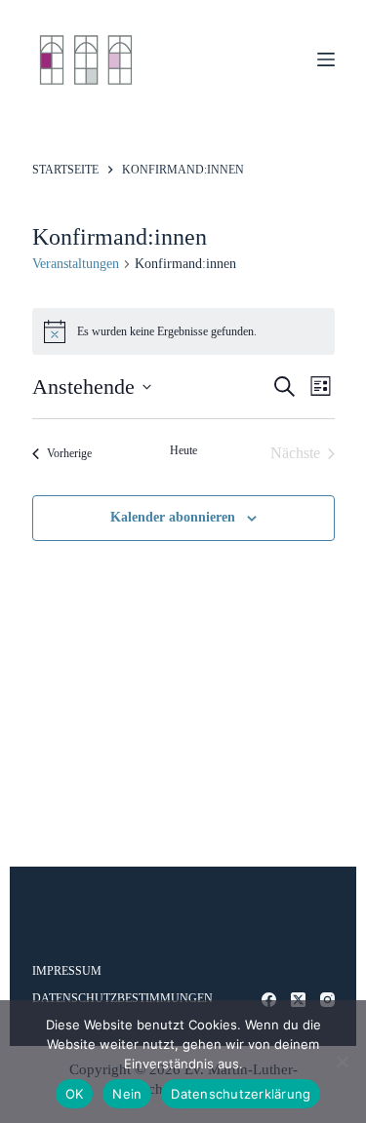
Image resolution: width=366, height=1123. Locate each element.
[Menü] (326, 59)
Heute (183, 450)
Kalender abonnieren (172, 517)
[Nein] (341, 1061)
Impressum (67, 971)
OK (74, 1094)
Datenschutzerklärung (240, 1094)
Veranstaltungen (75, 263)
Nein (127, 1094)
